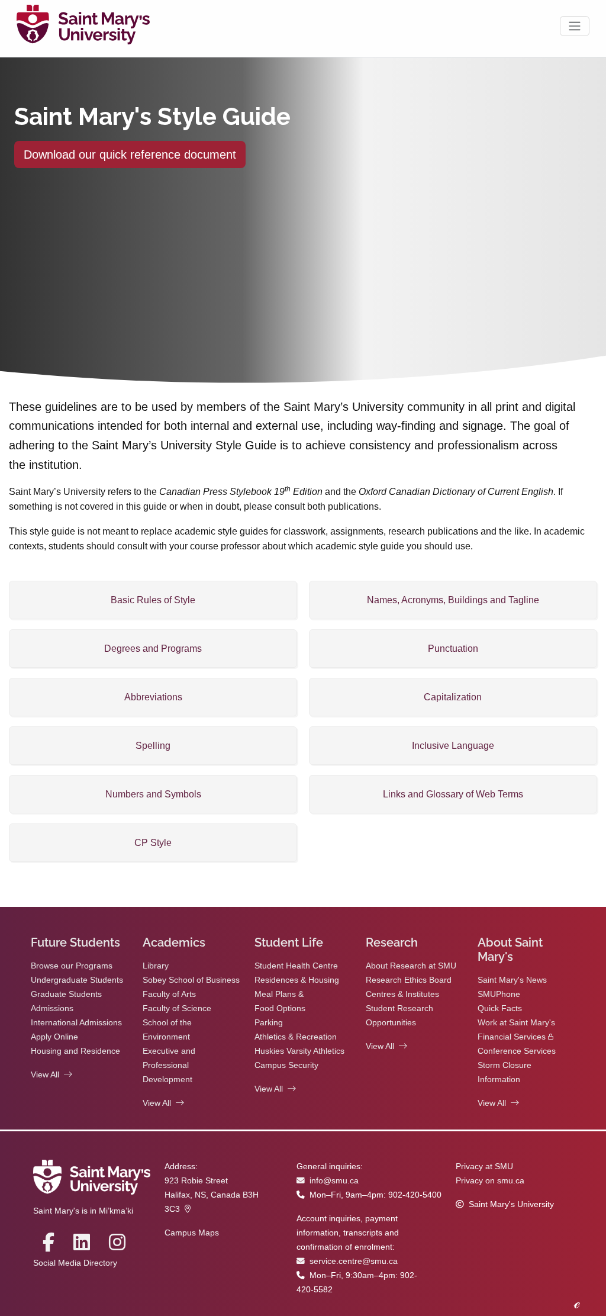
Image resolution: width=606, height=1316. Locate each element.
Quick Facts (500, 1008)
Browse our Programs (71, 965)
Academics (174, 942)
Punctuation (453, 648)
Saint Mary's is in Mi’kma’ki (83, 1210)
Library (156, 965)
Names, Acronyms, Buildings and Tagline (453, 600)
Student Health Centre (296, 965)
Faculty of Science (177, 1008)
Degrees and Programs (153, 648)
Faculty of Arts (169, 994)
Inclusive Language (453, 746)
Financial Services (512, 1036)
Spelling (153, 746)
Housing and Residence (75, 1051)
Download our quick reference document (130, 154)
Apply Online (54, 1036)
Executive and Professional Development (169, 1065)
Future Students (75, 942)
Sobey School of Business (191, 980)
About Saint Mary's (510, 949)
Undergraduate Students (77, 980)
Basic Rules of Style (153, 600)
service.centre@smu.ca (354, 1261)
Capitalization (453, 697)
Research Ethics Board (409, 980)
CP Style (153, 843)
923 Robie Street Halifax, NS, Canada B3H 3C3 (212, 1195)
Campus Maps (192, 1232)
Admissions (52, 1008)
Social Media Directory (75, 1263)
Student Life (288, 942)
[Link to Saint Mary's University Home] (83, 26)
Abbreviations (153, 697)
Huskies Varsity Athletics (299, 1051)
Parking (268, 1022)
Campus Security (286, 1065)
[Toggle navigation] (574, 26)
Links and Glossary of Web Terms (453, 794)
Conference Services (517, 1051)
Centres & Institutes (402, 994)
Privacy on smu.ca (490, 1180)
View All (45, 1074)
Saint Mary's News (512, 980)
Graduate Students (66, 994)
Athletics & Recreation (295, 1036)
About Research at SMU (411, 965)
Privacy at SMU (484, 1166)
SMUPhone (499, 994)
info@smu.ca (334, 1180)
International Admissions (76, 1022)
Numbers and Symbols (153, 794)
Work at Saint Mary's (516, 1022)
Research (392, 942)
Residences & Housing (296, 980)
